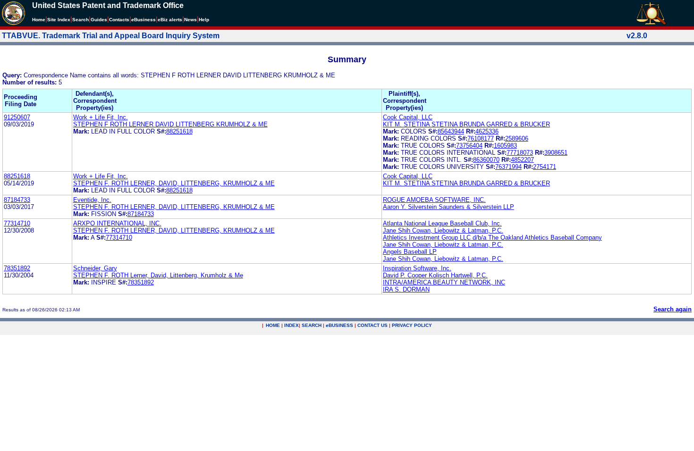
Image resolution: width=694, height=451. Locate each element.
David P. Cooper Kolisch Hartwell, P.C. (435, 275)
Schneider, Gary (95, 268)
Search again (672, 309)
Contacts (119, 19)
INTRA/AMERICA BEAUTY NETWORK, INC (444, 282)
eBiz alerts (170, 19)
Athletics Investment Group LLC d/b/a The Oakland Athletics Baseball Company (492, 237)
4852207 (522, 159)
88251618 (179, 131)
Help (204, 19)
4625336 (487, 131)
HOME (273, 325)
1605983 (505, 145)
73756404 (469, 145)
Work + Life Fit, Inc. (100, 117)
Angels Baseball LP (410, 251)
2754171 (544, 166)
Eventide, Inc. (92, 199)
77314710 (17, 223)
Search (80, 19)
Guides (99, 19)
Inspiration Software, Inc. (417, 268)
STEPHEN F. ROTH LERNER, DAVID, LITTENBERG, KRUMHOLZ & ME (174, 183)
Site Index (58, 19)
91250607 (17, 117)
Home (38, 19)
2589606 (516, 138)
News (190, 19)
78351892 (17, 268)
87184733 (17, 199)
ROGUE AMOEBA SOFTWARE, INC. (434, 199)
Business (143, 19)
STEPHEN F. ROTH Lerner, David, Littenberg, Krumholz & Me (158, 275)
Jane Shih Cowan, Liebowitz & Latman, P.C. (443, 230)
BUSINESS (339, 325)
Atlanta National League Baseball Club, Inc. (442, 223)
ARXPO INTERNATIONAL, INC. (117, 223)
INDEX (291, 325)
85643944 (451, 131)
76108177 (480, 138)
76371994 (508, 166)
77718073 (520, 152)
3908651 (555, 152)
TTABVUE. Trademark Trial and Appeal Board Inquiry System (111, 36)
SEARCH (312, 325)
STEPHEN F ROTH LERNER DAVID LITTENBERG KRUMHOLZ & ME (170, 124)
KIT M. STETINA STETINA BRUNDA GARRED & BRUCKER (466, 124)
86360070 (486, 159)
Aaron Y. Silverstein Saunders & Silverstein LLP (448, 206)
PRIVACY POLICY (412, 325)
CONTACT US (372, 325)
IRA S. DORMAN (406, 289)
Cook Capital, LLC (407, 117)
